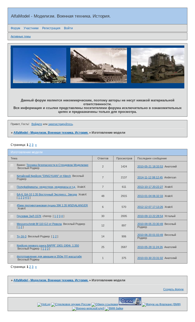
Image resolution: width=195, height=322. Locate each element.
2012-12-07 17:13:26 (150, 206)
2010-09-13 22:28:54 (150, 216)
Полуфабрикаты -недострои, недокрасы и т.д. (46, 186)
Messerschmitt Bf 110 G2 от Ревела (39, 223)
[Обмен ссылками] (104, 304)
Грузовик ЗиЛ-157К (29, 216)
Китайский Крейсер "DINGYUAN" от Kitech (44, 175)
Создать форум (173, 289)
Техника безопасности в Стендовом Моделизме (57, 164)
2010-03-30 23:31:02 (150, 257)
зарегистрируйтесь (60, 124)
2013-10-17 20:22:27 (150, 186)
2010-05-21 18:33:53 (150, 166)
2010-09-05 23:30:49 (150, 223)
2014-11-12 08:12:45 (150, 177)
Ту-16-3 (21, 236)
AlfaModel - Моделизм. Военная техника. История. (50, 132)
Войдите (36, 124)
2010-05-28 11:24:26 (150, 247)
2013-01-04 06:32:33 (150, 195)
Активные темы (21, 36)
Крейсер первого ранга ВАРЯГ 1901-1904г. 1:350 (48, 245)
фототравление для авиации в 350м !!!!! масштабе (49, 256)
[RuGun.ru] (71, 304)
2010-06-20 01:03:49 (150, 234)
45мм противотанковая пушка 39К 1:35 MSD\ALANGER (52, 205)
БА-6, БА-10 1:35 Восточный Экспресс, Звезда (47, 194)
